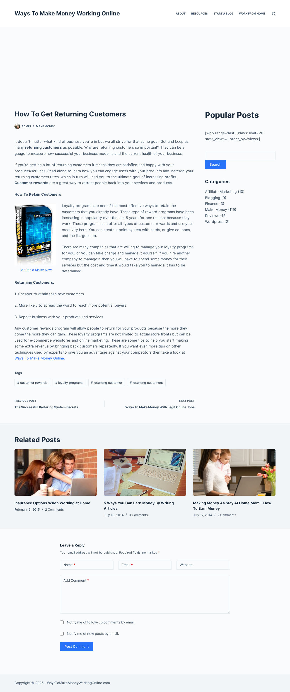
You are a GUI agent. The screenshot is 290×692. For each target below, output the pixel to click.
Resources (199, 13)
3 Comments (138, 515)
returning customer (106, 382)
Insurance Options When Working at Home (52, 503)
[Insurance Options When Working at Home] (55, 472)
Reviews (212, 215)
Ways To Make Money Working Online (67, 13)
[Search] (274, 13)
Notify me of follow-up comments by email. (101, 622)
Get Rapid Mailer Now (35, 270)
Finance (211, 203)
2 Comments (54, 509)
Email (127, 565)
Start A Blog (223, 13)
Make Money (45, 126)
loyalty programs (69, 382)
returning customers (146, 382)
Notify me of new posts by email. (93, 633)
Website (186, 565)
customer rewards (32, 382)
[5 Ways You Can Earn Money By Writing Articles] (145, 472)
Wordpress (214, 221)
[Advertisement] (145, 61)
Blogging (212, 197)
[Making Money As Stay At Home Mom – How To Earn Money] (234, 472)
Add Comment (76, 580)
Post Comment (77, 646)
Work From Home (252, 13)
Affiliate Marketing (221, 191)
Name (69, 565)
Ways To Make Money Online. (39, 358)
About (181, 13)
